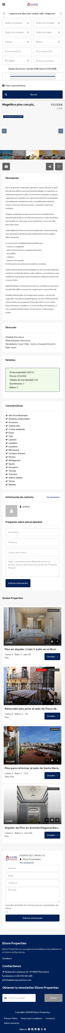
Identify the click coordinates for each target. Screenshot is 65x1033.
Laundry (12, 439)
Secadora (13, 467)
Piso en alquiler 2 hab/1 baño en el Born (30, 649)
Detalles (51, 656)
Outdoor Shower (17, 453)
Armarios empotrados (19, 418)
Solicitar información (18, 583)
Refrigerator (15, 460)
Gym (11, 436)
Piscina (12, 456)
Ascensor (13, 422)
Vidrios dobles (16, 477)
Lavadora (13, 446)
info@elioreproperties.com (18, 980)
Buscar (33, 94)
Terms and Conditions (31, 1018)
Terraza (12, 470)
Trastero (13, 474)
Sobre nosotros (11, 1023)
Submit (53, 998)
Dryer (11, 432)
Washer (12, 484)
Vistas (12, 481)
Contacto (50, 1018)
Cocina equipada (17, 429)
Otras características (15, 85)
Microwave (14, 450)
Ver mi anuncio (53, 497)
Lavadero (13, 443)
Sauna (12, 463)
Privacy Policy (10, 1018)
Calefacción (14, 425)
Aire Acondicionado (18, 415)
